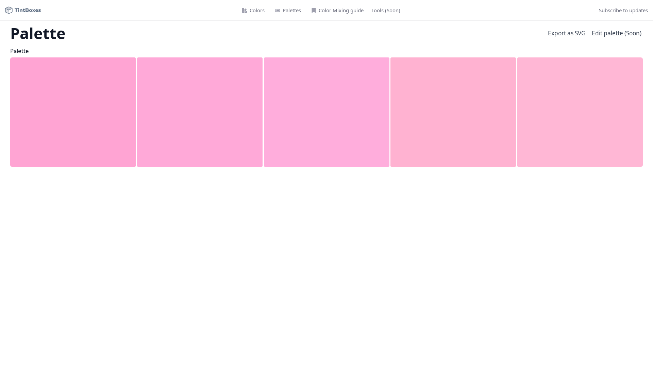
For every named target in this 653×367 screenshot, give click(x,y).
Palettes (292, 10)
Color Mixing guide (341, 10)
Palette (19, 51)
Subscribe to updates (623, 10)
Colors (257, 10)
